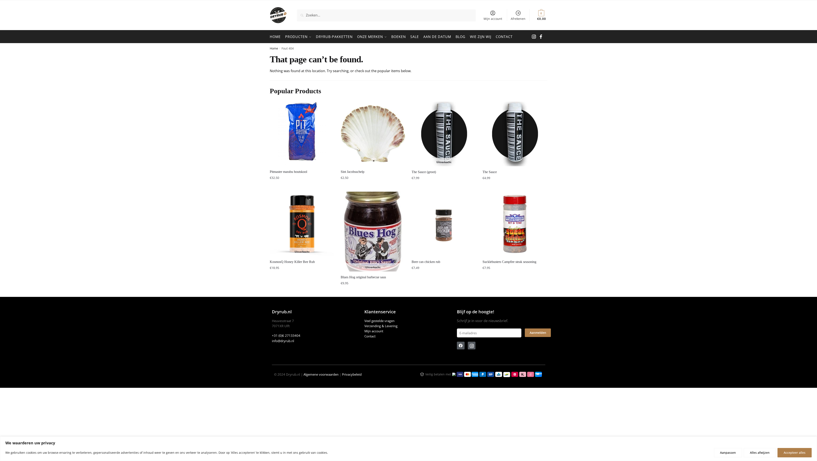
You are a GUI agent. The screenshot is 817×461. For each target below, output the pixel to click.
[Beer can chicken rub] (444, 224)
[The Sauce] (515, 134)
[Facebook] (461, 345)
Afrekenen (518, 19)
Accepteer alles (794, 453)
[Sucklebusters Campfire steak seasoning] (515, 224)
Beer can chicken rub (426, 262)
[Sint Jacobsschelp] (373, 134)
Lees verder (443, 186)
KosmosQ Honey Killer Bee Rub (292, 262)
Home (274, 48)
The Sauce (490, 172)
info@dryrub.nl (283, 341)
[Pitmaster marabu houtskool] (302, 134)
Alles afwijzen (760, 453)
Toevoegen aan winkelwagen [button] (302, 186)
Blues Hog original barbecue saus (363, 277)
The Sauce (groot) (424, 172)
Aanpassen (728, 453)
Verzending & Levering (380, 326)
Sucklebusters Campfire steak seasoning (509, 262)
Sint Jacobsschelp (352, 172)
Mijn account (493, 19)
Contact (369, 336)
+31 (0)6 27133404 (286, 335)
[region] (408, 448)
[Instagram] (471, 345)
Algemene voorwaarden (321, 374)
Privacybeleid (352, 374)
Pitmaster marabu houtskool (288, 172)
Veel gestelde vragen (379, 321)
